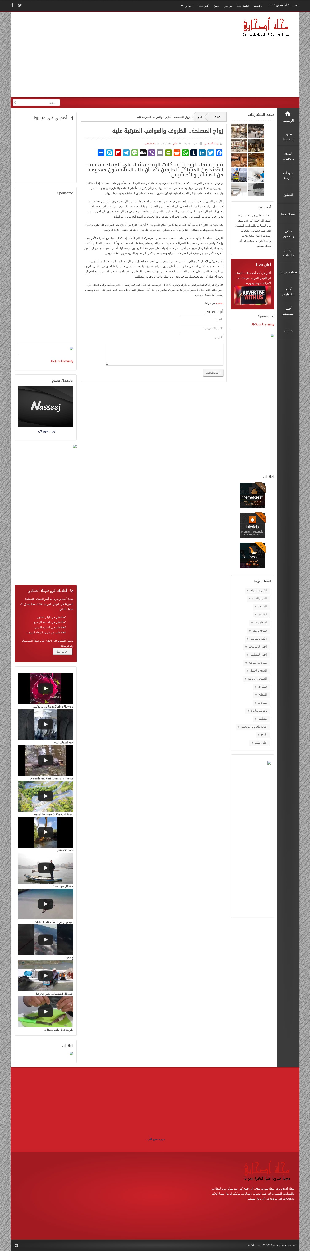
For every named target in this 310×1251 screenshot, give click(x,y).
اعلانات (262, 614)
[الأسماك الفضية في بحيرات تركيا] (45, 975)
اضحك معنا (261, 622)
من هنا (60, 651)
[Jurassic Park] (45, 832)
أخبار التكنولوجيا (258, 646)
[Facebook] (12, 5)
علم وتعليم (261, 742)
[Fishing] (45, 939)
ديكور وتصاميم (258, 638)
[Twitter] (19, 5)
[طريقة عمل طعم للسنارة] (45, 1011)
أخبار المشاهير (258, 654)
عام (200, 117)
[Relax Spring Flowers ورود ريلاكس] (45, 688)
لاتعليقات (149, 143)
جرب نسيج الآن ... (155, 1139)
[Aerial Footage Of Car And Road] (45, 796)
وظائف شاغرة (259, 710)
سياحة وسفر (259, 630)
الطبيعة (262, 606)
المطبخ (263, 694)
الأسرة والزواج (258, 590)
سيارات (262, 686)
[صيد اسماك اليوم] (45, 724)
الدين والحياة (259, 598)
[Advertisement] (94, 57)
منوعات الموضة (258, 662)
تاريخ (264, 734)
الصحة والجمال (258, 670)
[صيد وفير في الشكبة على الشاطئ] (45, 904)
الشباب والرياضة (257, 678)
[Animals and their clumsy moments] (45, 760)
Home (216, 117)
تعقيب (219, 303)
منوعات (262, 702)
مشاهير (262, 718)
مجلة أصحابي (211, 143)
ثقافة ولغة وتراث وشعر (254, 726)
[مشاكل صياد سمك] (45, 868)
